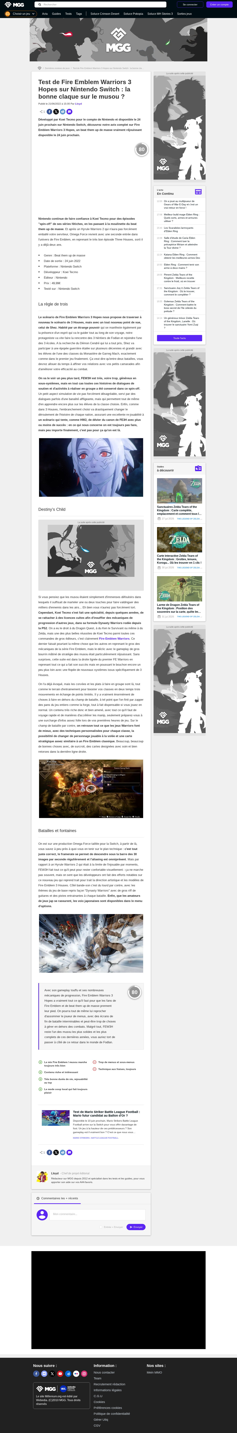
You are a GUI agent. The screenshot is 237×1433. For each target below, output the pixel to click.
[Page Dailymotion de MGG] (68, 1374)
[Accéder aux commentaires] (69, 111)
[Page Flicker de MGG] (76, 1374)
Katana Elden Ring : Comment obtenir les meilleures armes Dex (182, 256)
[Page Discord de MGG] (44, 1374)
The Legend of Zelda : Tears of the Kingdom (201, 519)
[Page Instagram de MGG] (84, 1374)
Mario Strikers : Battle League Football (95, 1138)
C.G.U (98, 1396)
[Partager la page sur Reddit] (62, 111)
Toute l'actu (179, 338)
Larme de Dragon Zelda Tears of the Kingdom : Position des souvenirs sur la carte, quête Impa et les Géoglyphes (179, 608)
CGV (97, 1425)
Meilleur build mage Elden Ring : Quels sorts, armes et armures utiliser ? (182, 217)
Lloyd (78, 103)
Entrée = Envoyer (113, 1227)
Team (97, 1378)
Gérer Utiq (101, 1419)
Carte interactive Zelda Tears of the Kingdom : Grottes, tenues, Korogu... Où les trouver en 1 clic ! (179, 559)
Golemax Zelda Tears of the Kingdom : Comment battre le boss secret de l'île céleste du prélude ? (180, 306)
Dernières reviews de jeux (57, 68)
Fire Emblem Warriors (114, 638)
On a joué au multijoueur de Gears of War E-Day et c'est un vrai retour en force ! (181, 204)
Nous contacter (104, 1372)
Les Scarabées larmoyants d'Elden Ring (178, 229)
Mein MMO (154, 1372)
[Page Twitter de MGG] (52, 1374)
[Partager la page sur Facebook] (49, 111)
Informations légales (108, 1390)
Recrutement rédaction (109, 1384)
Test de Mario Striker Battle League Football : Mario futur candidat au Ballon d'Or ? (106, 1113)
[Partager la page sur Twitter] (56, 111)
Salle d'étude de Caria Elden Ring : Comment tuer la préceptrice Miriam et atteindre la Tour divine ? (181, 242)
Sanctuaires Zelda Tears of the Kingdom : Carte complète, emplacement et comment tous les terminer (179, 510)
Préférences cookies (108, 1408)
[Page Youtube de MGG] (60, 1374)
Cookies (99, 1402)
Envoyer (138, 1227)
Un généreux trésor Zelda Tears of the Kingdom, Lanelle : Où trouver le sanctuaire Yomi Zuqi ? (181, 323)
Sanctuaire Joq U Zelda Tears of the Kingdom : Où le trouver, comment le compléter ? (181, 291)
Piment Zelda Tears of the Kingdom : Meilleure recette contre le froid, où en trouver (179, 278)
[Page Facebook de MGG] (36, 1374)
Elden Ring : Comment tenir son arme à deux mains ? (181, 266)
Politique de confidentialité (112, 1413)
